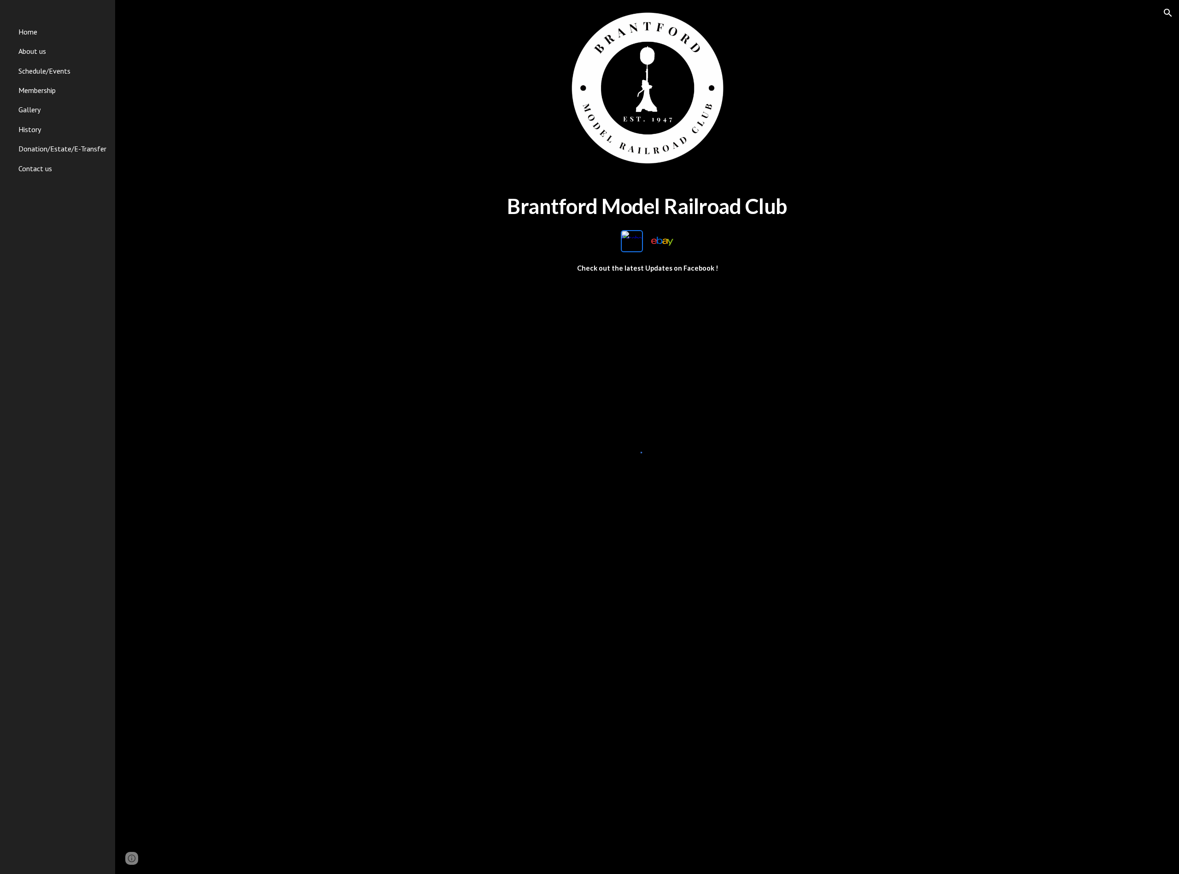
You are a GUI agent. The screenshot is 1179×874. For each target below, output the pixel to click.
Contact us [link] (35, 168)
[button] (1168, 13)
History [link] (29, 129)
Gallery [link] (29, 109)
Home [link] (27, 31)
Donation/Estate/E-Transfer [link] (62, 148)
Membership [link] (37, 90)
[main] (647, 206)
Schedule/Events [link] (44, 70)
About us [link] (32, 51)
